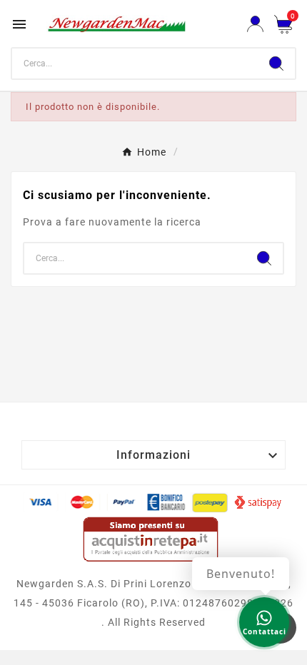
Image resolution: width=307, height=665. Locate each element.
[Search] (276, 63)
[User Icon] (255, 24)
